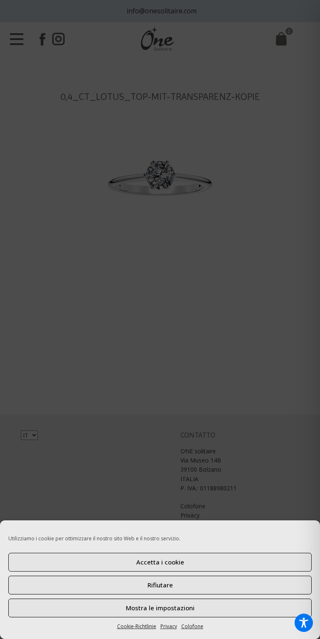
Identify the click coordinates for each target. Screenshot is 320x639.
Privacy (168, 626)
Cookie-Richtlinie (136, 626)
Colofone (192, 626)
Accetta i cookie (160, 562)
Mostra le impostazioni (160, 608)
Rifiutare (160, 585)
